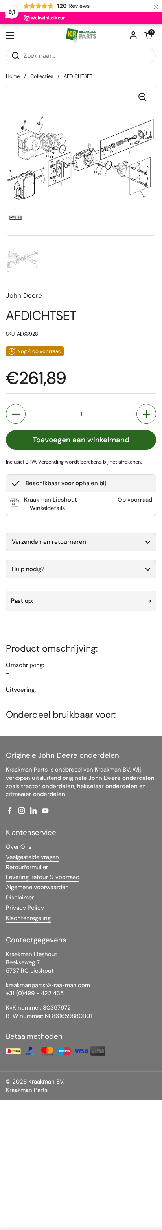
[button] (148, 35)
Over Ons (18, 847)
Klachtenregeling (28, 918)
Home (13, 76)
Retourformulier (27, 867)
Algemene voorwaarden (37, 887)
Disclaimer (20, 897)
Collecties (41, 76)
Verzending (51, 461)
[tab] (44, 508)
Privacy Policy (25, 908)
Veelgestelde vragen (32, 857)
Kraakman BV (45, 1082)
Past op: (22, 601)
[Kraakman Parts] (81, 35)
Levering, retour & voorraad (42, 877)
